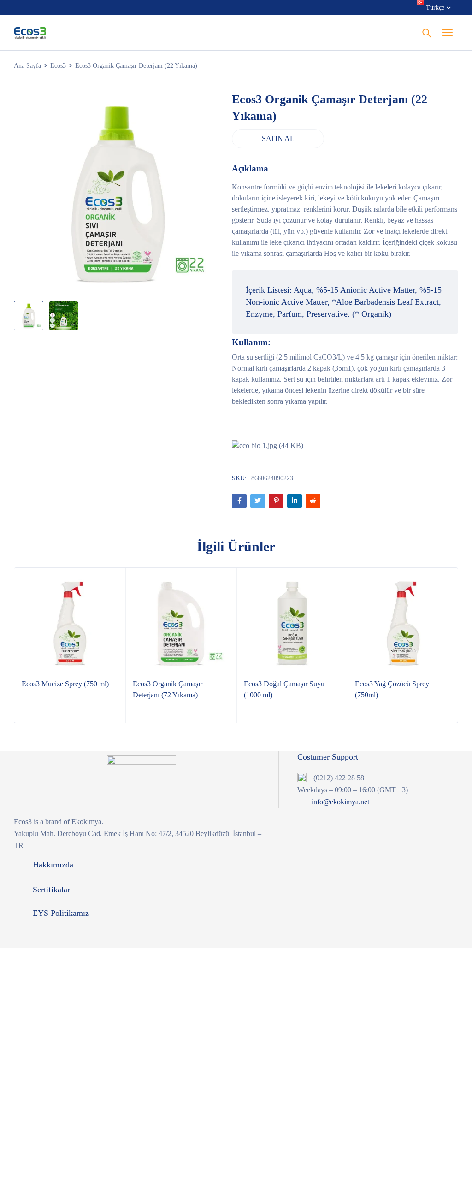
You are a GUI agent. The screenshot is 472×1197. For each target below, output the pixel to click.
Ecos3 (58, 65)
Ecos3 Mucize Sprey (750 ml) (65, 684)
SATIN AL (278, 138)
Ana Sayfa (27, 65)
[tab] (250, 169)
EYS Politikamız (61, 913)
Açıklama (250, 168)
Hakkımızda (53, 864)
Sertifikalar (51, 889)
